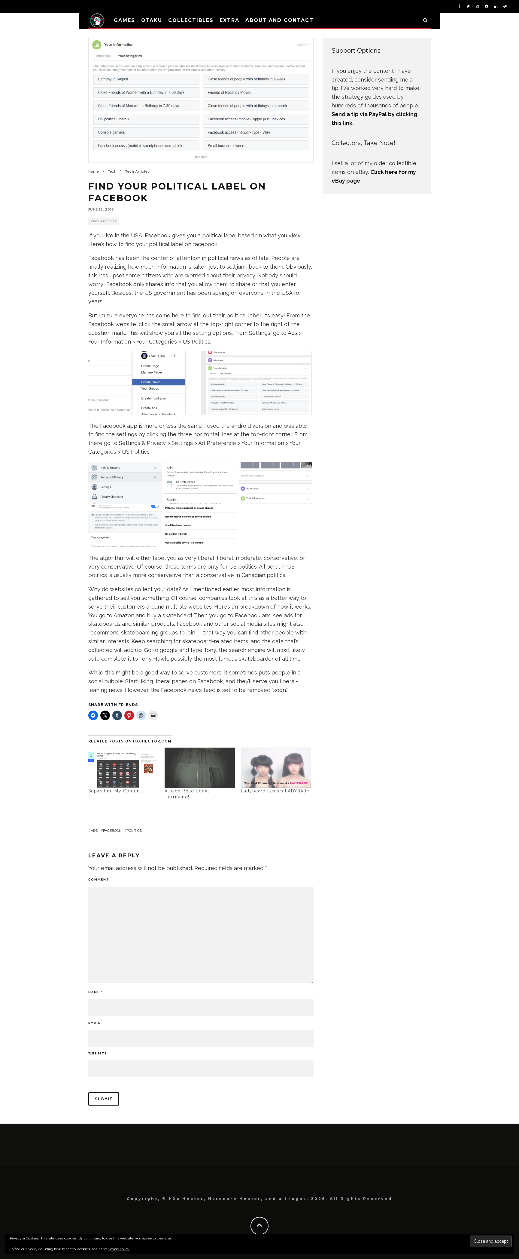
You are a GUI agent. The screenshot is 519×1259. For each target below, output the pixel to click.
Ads (94, 831)
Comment (100, 879)
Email (95, 1022)
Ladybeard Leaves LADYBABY (275, 790)
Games (124, 20)
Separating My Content (114, 790)
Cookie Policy (118, 1249)
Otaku (151, 20)
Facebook (112, 831)
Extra (229, 20)
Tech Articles (104, 221)
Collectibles (191, 20)
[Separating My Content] (123, 768)
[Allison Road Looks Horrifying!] (200, 768)
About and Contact (279, 20)
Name (95, 992)
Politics (134, 831)
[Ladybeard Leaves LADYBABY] (276, 768)
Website (97, 1053)
